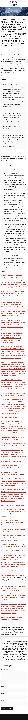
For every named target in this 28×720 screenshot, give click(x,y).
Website (3, 700)
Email (3, 693)
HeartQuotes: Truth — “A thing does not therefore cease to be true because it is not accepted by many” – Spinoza (13, 538)
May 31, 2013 (13, 50)
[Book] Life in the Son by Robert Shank (12, 505)
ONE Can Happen (14, 3)
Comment (4, 669)
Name (3, 686)
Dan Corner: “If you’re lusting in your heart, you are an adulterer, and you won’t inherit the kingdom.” (13, 522)
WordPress (17, 717)
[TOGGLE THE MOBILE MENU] (2, 3)
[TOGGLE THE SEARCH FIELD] (26, 3)
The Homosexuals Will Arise (9, 417)
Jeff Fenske (4, 50)
